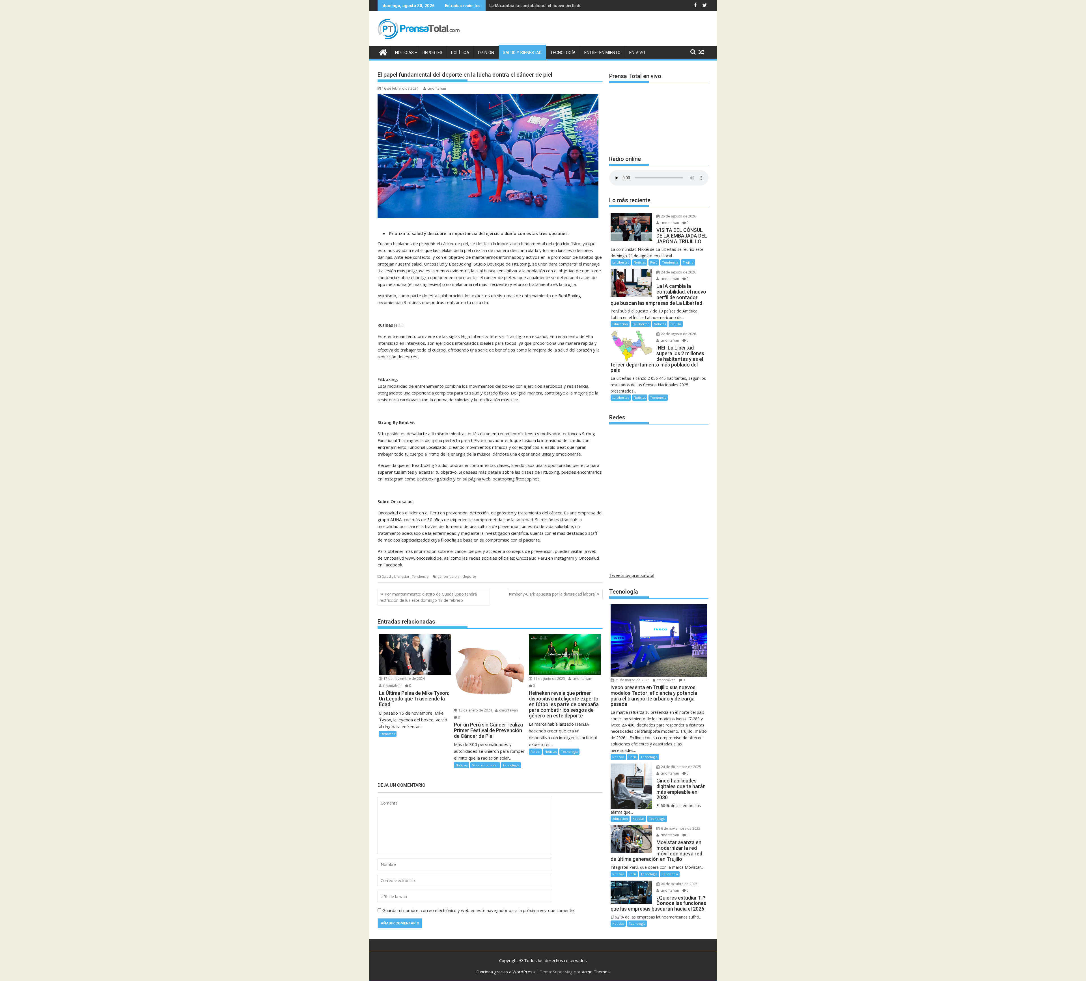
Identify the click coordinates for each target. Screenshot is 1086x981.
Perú (654, 262)
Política (460, 52)
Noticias (404, 52)
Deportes (432, 52)
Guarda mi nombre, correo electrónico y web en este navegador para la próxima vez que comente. (478, 910)
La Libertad (620, 262)
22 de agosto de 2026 (678, 333)
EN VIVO (637, 52)
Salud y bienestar (522, 52)
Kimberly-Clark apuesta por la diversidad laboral (552, 594)
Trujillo (688, 262)
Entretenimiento (602, 52)
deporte (469, 576)
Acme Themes (596, 971)
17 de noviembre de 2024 (404, 678)
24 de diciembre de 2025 (680, 766)
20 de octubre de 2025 (678, 883)
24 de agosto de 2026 (678, 272)
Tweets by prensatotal (631, 575)
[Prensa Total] (383, 51)
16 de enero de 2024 (475, 710)
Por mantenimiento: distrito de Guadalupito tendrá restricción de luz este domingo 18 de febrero (428, 597)
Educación (620, 324)
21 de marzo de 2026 (631, 680)
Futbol (535, 751)
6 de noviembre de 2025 (680, 828)
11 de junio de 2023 (549, 678)
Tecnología (563, 52)
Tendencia (420, 576)
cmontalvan (436, 88)
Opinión (486, 52)
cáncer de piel (449, 576)
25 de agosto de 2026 (678, 216)
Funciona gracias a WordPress (505, 971)
